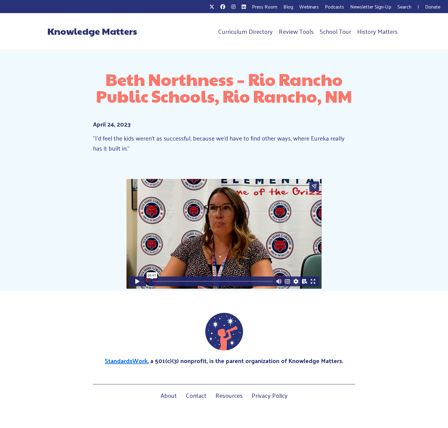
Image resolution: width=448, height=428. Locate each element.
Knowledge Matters (92, 31)
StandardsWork (126, 360)
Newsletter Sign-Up (370, 6)
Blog (288, 6)
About (169, 395)
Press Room (264, 6)
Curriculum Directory (245, 31)
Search (404, 6)
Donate (432, 6)
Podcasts (334, 6)
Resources (229, 395)
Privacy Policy (270, 395)
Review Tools (296, 31)
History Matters (377, 31)
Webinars (309, 6)
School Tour (335, 31)
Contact (196, 395)
